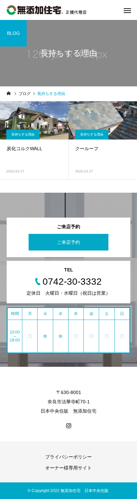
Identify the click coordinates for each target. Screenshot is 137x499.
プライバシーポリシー (68, 456)
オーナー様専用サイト (68, 467)
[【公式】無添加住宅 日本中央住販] (46, 10)
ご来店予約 (68, 242)
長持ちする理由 (23, 134)
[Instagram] (68, 425)
